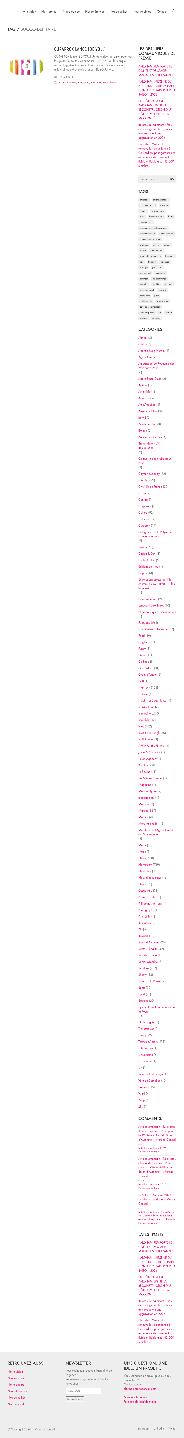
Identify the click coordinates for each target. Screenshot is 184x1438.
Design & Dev (147, 554)
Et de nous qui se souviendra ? (157, 612)
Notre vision (15, 1372)
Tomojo (142, 1035)
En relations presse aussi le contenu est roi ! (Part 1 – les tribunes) (156, 584)
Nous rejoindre (17, 1404)
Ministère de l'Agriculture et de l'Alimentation (155, 832)
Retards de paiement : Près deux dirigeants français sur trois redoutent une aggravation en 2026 (155, 131)
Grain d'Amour (147, 675)
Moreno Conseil (147, 289)
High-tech (144, 687)
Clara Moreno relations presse (153, 228)
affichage (144, 199)
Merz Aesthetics (148, 824)
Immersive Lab (147, 713)
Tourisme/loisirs (148, 1042)
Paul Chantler (146, 301)
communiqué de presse (150, 239)
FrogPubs (165, 261)
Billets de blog (147, 424)
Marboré (144, 804)
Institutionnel (145, 739)
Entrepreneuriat (147, 599)
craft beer (144, 245)
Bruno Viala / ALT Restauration (149, 446)
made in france (159, 278)
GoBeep (143, 662)
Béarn (171, 216)
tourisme (144, 318)
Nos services (16, 1378)
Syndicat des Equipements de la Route (156, 1009)
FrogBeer (152, 261)
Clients (62, 82)
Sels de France (147, 955)
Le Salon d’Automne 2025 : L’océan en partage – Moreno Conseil (157, 1199)
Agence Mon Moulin (151, 351)
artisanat (164, 205)
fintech (143, 250)
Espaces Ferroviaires (151, 605)
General (143, 655)
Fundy (142, 649)
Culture (142, 513)
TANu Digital (146, 1022)
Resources (144, 923)
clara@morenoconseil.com (140, 1389)
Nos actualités (16, 1397)
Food (141, 636)
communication (166, 233)
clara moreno (146, 222)
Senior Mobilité (148, 962)
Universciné (145, 1055)
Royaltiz (143, 936)
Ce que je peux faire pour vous (154, 461)
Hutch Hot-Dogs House (152, 700)
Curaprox (71, 82)
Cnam (142, 493)
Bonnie (142, 430)
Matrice (143, 817)
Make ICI (143, 284)
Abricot (142, 338)
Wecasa (143, 1087)
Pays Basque (162, 301)
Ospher (143, 884)
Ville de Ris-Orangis (150, 1074)
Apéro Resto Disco (149, 379)
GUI (141, 681)
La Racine (144, 772)
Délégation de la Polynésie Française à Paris (155, 534)
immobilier (160, 273)
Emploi (142, 573)
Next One (162, 289)
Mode (142, 845)
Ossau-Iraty (145, 295)
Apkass (142, 385)
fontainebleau (156, 250)
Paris (156, 295)
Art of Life (144, 392)
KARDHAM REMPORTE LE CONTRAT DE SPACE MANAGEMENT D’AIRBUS (156, 71)
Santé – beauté (148, 949)
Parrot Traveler (147, 897)
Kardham (144, 278)
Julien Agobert (147, 759)
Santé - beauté (110, 82)
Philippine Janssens (150, 903)
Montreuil (168, 284)
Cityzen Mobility (149, 474)
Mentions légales (134, 1397)
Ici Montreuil (145, 273)
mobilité (155, 284)
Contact (143, 500)
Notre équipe (16, 1385)
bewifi (142, 418)
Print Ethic (144, 916)
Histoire (143, 694)
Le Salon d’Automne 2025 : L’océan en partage (153, 1149)
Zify (140, 1106)
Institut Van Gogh (149, 733)
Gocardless (157, 267)
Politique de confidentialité (140, 1402)
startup (168, 312)
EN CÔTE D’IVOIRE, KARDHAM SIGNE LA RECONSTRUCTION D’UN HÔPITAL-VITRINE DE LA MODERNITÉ (155, 109)
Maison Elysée (147, 791)
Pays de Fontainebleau (150, 306)
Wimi (141, 1094)
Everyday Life (146, 623)
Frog (142, 261)
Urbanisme (145, 1061)
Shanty (142, 975)
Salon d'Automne (148, 942)
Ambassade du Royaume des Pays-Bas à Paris (156, 366)
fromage (144, 267)
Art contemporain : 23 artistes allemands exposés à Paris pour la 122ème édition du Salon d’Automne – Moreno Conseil (157, 1167)
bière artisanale (156, 216)
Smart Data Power (149, 981)
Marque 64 (145, 811)
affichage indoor (160, 199)
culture (156, 245)
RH (140, 929)
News (86, 82)
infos (80, 82)
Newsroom (96, 82)
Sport (141, 988)
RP (160, 312)
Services (143, 968)
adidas (142, 344)
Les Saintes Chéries (150, 778)
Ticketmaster (146, 1029)
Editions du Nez (148, 567)
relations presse (147, 312)
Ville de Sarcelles (149, 1081)
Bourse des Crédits (150, 437)
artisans (143, 211)
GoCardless (145, 668)
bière (142, 216)
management (146, 798)
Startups (143, 1001)
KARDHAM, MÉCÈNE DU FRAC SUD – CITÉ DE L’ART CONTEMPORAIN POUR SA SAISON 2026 (156, 88)
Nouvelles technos (149, 878)
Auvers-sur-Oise (158, 211)
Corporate (144, 506)
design (167, 245)
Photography (146, 910)
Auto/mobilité (147, 405)
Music (142, 852)
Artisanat (143, 398)
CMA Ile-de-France (150, 487)
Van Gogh (156, 318)
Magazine (144, 785)
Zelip (141, 1100)
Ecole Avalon (146, 560)
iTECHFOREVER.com (151, 746)
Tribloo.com (145, 1048)
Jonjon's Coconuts (149, 752)
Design (142, 547)
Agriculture (145, 357)
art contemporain (148, 205)
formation (169, 256)
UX (140, 1068)
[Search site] (174, 12)
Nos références (17, 1391)
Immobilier (144, 720)
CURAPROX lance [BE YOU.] (79, 49)
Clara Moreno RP (147, 233)
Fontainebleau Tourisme (150, 256)
